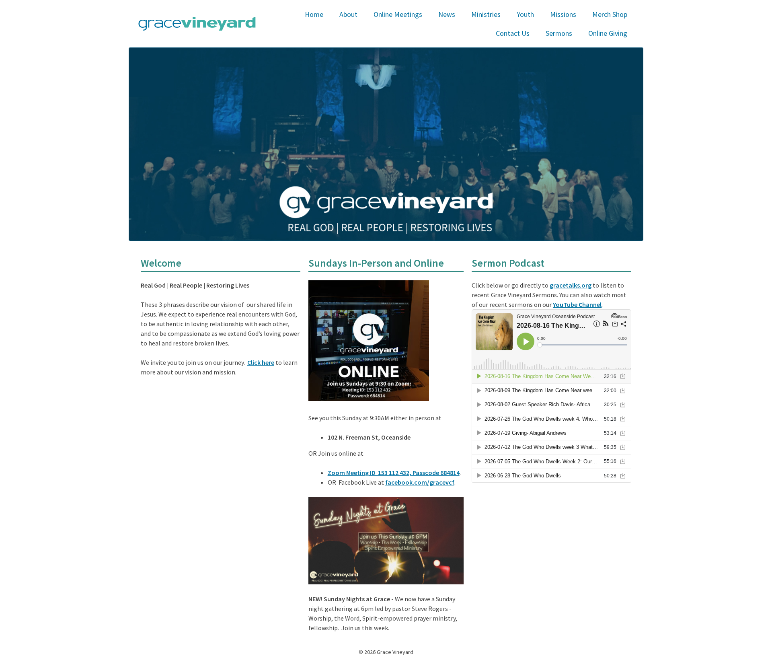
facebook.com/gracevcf (419, 482)
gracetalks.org (570, 285)
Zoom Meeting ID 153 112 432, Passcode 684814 (394, 473)
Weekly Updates (460, 34)
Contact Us (513, 33)
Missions (563, 14)
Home (314, 14)
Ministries (486, 14)
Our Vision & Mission (367, 34)
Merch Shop (609, 14)
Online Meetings (398, 14)
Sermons (559, 33)
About (348, 14)
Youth (525, 14)
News (446, 14)
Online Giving (607, 33)
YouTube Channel (577, 304)
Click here (260, 362)
